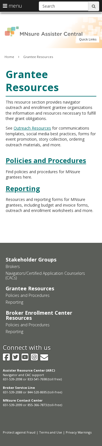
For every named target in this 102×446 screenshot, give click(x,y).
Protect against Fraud (19, 432)
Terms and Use (50, 432)
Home (9, 57)
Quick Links (87, 39)
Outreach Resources (32, 128)
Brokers (13, 266)
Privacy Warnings (79, 432)
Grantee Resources (38, 57)
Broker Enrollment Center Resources (39, 315)
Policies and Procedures (46, 160)
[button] (87, 39)
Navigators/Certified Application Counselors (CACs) (45, 275)
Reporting (23, 188)
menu (14, 5)
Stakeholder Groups (31, 259)
